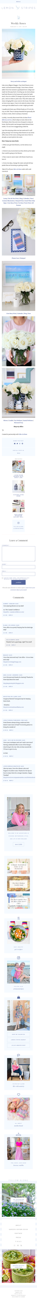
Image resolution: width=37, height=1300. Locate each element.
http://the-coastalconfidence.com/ (13, 612)
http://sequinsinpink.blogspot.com (13, 683)
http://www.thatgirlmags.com (12, 662)
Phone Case (15, 258)
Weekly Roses (18, 23)
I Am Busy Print (12, 203)
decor (25, 26)
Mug (21, 198)
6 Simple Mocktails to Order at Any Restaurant (18, 867)
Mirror (5, 420)
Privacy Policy (18, 1293)
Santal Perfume (28, 420)
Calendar (26, 198)
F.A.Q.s (18, 1241)
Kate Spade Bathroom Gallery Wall (18, 516)
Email (4, 571)
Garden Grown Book (18, 1229)
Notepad (22, 258)
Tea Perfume (18, 420)
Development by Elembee (18, 1296)
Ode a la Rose (17, 169)
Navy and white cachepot (18, 81)
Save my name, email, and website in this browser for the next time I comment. (17, 578)
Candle (11, 420)
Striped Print (20, 201)
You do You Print (13, 198)
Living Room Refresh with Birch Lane (18, 476)
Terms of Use (18, 1292)
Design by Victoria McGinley (18, 1295)
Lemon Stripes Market (18, 1039)
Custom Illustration (8, 201)
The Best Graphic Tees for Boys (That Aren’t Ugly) (18, 901)
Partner (18, 1233)
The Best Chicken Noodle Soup (18, 884)
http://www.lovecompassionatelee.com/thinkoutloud (19, 777)
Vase (31, 198)
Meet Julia (18, 844)
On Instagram (18, 1199)
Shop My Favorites (18, 1034)
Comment (6, 545)
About (18, 1225)
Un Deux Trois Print (24, 203)
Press (18, 1237)
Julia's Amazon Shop (18, 1045)
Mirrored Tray (18, 423)
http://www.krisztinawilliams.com (13, 707)
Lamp (5, 198)
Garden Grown (18, 1265)
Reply (11, 615)
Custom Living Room (18, 495)
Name (4, 564)
